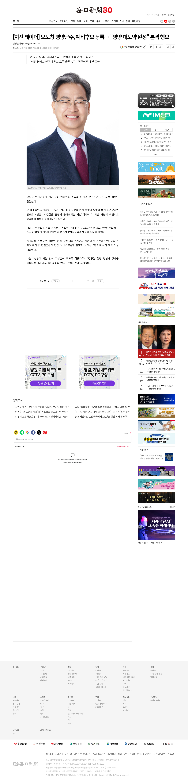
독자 (69, 717)
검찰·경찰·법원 (128, 677)
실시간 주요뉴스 (146, 204)
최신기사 (53, 21)
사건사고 (126, 674)
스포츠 (106, 21)
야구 (42, 704)
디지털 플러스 (144, 506)
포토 (124, 704)
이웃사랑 (126, 687)
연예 (97, 697)
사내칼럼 (43, 674)
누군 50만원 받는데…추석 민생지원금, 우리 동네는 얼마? (160, 370)
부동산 (97, 674)
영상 (124, 700)
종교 (14, 713)
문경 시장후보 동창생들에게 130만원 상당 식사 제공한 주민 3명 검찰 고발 (110, 416)
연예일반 (98, 700)
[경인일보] (75, 743)
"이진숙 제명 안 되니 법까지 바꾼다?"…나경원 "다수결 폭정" (104, 411)
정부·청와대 (72, 674)
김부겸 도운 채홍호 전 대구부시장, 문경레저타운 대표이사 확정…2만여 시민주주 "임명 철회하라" (61, 416)
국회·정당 (71, 677)
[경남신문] (57, 743)
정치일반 (71, 670)
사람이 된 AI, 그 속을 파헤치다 (150, 542)
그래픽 (125, 707)
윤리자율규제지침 (144, 753)
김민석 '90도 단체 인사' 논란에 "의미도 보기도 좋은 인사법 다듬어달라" (49, 407)
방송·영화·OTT (101, 704)
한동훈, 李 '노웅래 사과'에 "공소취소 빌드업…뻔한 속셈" (42, 411)
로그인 (164, 15)
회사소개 (49, 753)
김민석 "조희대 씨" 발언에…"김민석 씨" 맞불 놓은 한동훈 (159, 387)
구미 (14, 733)
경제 (79, 21)
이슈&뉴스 (144, 450)
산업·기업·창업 (101, 680)
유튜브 (94, 281)
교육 (124, 684)
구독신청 (68, 753)
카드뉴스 (126, 710)
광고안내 (58, 753)
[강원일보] (39, 743)
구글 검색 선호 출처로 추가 (133, 47)
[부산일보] (131, 743)
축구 (42, 707)
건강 (69, 710)
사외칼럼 (43, 677)
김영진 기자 (18, 43)
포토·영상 (126, 697)
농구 (42, 710)
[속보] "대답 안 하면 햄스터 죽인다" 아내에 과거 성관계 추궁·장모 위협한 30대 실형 (156, 259)
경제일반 (98, 670)
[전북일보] (149, 743)
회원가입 (171, 15)
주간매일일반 (155, 700)
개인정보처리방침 (114, 753)
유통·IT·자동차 (100, 687)
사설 (42, 670)
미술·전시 (16, 707)
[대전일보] (112, 743)
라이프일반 (72, 700)
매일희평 (43, 680)
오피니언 (64, 21)
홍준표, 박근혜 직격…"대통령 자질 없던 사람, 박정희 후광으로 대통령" (160, 353)
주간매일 (136, 21)
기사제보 (157, 15)
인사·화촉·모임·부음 (75, 713)
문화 (98, 21)
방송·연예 (125, 21)
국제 (92, 21)
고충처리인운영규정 (82, 753)
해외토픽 (153, 677)
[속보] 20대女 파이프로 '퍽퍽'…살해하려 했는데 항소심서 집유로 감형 (156, 232)
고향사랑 (16, 730)
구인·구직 (99, 684)
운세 (69, 723)
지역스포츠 (44, 717)
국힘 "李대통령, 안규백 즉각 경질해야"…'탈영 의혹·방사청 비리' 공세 (108, 407)
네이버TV (48, 281)
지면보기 (150, 15)
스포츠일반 (44, 700)
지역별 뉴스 (127, 690)
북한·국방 (71, 680)
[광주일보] (94, 743)
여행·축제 (71, 704)
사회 (86, 21)
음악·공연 (16, 704)
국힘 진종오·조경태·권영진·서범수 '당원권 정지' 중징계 (160, 378)
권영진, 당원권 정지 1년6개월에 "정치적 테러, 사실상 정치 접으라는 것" (160, 362)
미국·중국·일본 (156, 674)
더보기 (172, 507)
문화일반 (16, 700)
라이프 (115, 21)
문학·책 (16, 710)
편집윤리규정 (129, 753)
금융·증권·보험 (101, 677)
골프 (42, 713)
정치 (73, 21)
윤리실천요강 (159, 753)
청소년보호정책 (98, 753)
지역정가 (71, 684)
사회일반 (126, 670)
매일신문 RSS (45, 730)
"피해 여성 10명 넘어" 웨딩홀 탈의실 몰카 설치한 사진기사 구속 (151, 458)
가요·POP (99, 707)
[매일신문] (20, 743)
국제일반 (153, 670)
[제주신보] (167, 743)
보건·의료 (126, 680)
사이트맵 (170, 753)
